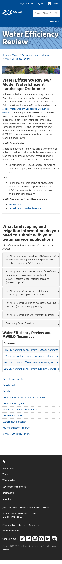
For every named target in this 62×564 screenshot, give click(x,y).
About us (7, 499)
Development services (14, 486)
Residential (9, 385)
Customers (8, 467)
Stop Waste (15, 204)
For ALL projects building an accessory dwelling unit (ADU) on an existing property (31, 304)
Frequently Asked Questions (21, 323)
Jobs (4, 507)
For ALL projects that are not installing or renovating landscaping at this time (27, 292)
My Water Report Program (16, 427)
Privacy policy (8, 525)
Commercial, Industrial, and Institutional (24, 397)
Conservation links (12, 415)
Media (46, 507)
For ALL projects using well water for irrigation (30, 314)
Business (13, 507)
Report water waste (13, 379)
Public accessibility (11, 530)
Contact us (34, 525)
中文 (22, 4)
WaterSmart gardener (14, 421)
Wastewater (8, 480)
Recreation (8, 492)
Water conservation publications (20, 409)
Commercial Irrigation (14, 403)
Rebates (7, 391)
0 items (55, 3)
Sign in (40, 3)
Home (5, 55)
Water (15, 55)
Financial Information (30, 507)
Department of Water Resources (25, 208)
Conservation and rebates (35, 55)
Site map (22, 525)
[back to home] (12, 14)
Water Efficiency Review (17, 58)
